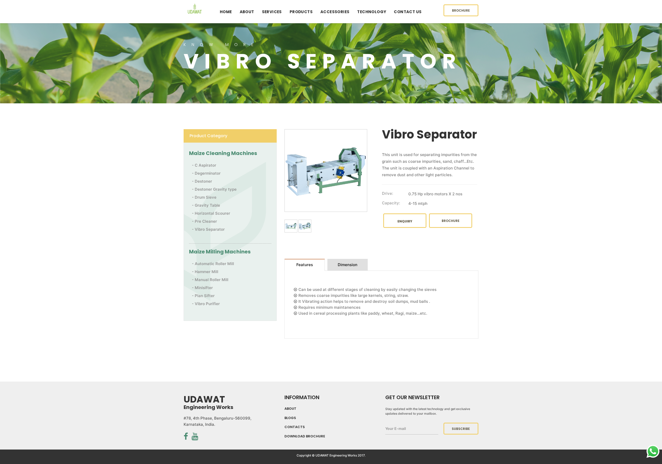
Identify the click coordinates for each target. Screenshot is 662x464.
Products (301, 11)
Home (226, 11)
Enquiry (404, 221)
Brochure (461, 10)
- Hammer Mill (205, 271)
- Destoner (202, 181)
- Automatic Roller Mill (213, 263)
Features (304, 264)
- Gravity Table (206, 205)
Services (272, 11)
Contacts (294, 427)
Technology (371, 11)
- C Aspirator (204, 165)
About (247, 11)
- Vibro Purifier (206, 303)
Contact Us (408, 11)
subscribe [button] (461, 429)
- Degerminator (206, 173)
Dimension (347, 264)
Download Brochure (304, 436)
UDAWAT (195, 14)
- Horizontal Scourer (211, 213)
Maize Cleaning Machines (223, 153)
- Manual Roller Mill (210, 279)
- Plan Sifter (203, 295)
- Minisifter (202, 287)
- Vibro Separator (208, 229)
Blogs (290, 418)
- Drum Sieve (204, 197)
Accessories (334, 11)
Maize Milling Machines (220, 251)
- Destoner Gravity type (214, 189)
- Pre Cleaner (204, 221)
